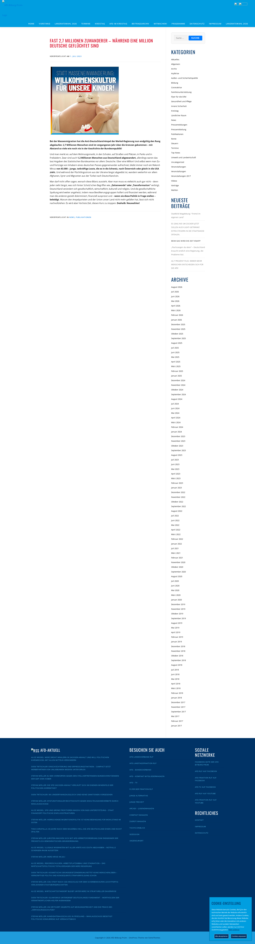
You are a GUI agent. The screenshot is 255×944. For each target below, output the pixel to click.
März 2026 (175, 310)
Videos (174, 181)
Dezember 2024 (178, 380)
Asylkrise (175, 73)
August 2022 (176, 511)
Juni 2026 (175, 296)
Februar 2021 (177, 557)
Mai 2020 (175, 590)
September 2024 (178, 394)
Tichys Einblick (137, 828)
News (72, 217)
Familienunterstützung (181, 92)
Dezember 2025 (178, 324)
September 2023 (178, 450)
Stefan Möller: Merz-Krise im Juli (48, 857)
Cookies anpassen (239, 936)
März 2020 (175, 595)
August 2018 (176, 665)
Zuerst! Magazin (137, 821)
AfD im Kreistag (118, 23)
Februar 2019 (177, 637)
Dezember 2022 (178, 492)
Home (31, 23)
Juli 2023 (175, 459)
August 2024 (176, 399)
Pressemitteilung (178, 129)
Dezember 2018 (178, 646)
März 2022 (175, 534)
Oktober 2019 (177, 613)
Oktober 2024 (177, 389)
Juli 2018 (175, 669)
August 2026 (176, 287)
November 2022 (178, 497)
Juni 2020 (175, 585)
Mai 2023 (175, 469)
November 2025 (178, 329)
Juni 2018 (175, 674)
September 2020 (178, 571)
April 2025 (175, 361)
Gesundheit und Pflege (181, 101)
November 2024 (178, 385)
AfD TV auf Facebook (205, 787)
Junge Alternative (138, 795)
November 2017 (178, 707)
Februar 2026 (177, 315)
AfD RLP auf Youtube (205, 793)
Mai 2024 (175, 413)
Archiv (174, 68)
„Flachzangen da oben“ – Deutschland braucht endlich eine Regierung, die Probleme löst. (188, 251)
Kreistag (100, 23)
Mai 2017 (175, 716)
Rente (173, 139)
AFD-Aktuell (50, 750)
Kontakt (199, 820)
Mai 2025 (175, 357)
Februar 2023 (177, 483)
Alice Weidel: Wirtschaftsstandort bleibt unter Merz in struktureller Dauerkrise (73, 891)
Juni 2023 (175, 464)
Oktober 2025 (177, 333)
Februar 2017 (177, 721)
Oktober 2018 (177, 655)
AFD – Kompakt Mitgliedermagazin (147, 776)
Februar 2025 (177, 371)
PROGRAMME (178, 23)
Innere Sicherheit (179, 106)
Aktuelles (175, 59)
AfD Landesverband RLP (141, 757)
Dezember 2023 (178, 436)
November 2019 (178, 609)
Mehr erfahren (234, 929)
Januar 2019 (176, 641)
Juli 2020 (175, 581)
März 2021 (175, 553)
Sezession (134, 834)
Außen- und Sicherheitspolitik (184, 78)
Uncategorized (177, 162)
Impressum (215, 23)
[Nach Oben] (196, 936)
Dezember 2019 (178, 604)
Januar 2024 (176, 431)
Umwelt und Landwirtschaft (183, 157)
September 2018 (178, 660)
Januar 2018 (176, 697)
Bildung (174, 83)
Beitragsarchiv (140, 23)
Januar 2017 (176, 725)
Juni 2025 (175, 352)
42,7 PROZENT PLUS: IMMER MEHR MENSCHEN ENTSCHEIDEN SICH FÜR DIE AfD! (187, 264)
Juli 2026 (175, 291)
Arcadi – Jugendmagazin (141, 808)
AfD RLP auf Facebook (206, 771)
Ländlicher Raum (178, 115)
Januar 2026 (176, 320)
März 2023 (175, 478)
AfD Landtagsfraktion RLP (143, 763)
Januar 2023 (176, 487)
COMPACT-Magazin (138, 815)
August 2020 (176, 576)
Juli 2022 (175, 515)
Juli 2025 (175, 347)
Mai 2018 (175, 679)
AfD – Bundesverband (140, 770)
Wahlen (174, 190)
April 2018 (175, 683)
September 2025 (178, 338)
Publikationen (83, 217)
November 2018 (178, 651)
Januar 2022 (176, 543)
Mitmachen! (160, 23)
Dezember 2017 (178, 702)
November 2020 (178, 562)
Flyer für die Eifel (178, 96)
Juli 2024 (175, 403)
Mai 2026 (175, 301)
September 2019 (178, 618)
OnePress (133, 937)
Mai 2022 (175, 525)
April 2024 (175, 417)
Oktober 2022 (177, 501)
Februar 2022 (177, 539)
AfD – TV (133, 782)
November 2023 (178, 441)
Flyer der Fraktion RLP (141, 789)
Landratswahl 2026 (66, 23)
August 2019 (176, 623)
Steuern (174, 143)
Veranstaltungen (178, 166)
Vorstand (44, 23)
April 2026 (175, 305)
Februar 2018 (177, 693)
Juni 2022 (175, 520)
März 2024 (175, 422)
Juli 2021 (175, 548)
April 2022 (175, 529)
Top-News (175, 152)
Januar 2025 (176, 375)
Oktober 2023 (177, 445)
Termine (85, 23)
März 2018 (175, 688)
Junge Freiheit (136, 802)
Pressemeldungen (179, 124)
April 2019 (175, 632)
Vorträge (175, 185)
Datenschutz (197, 23)
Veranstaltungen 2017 (181, 176)
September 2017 (178, 711)
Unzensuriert (136, 841)
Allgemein (175, 64)
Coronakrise (176, 87)
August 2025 (176, 343)
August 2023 (176, 455)
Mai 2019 (175, 627)
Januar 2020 (176, 599)
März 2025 (175, 366)
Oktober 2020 (177, 567)
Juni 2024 (175, 408)
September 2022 (178, 506)
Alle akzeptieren (221, 936)
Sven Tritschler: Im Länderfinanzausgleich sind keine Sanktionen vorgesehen (72, 794)
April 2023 (175, 473)
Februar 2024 (177, 427)
